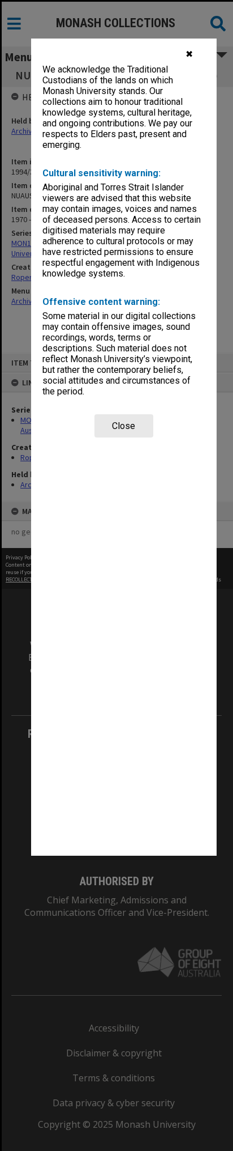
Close (123, 426)
